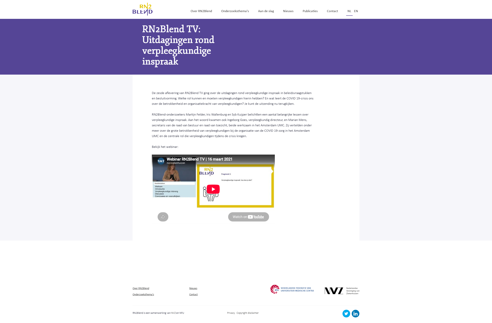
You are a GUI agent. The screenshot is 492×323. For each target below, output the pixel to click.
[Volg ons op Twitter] (346, 316)
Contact (332, 10)
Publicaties (310, 10)
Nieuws (288, 10)
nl (349, 10)
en (356, 10)
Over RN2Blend (201, 10)
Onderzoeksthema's (235, 10)
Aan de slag (266, 10)
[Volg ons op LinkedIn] (355, 316)
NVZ (173, 313)
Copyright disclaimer (248, 313)
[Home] (143, 8)
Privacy (231, 313)
